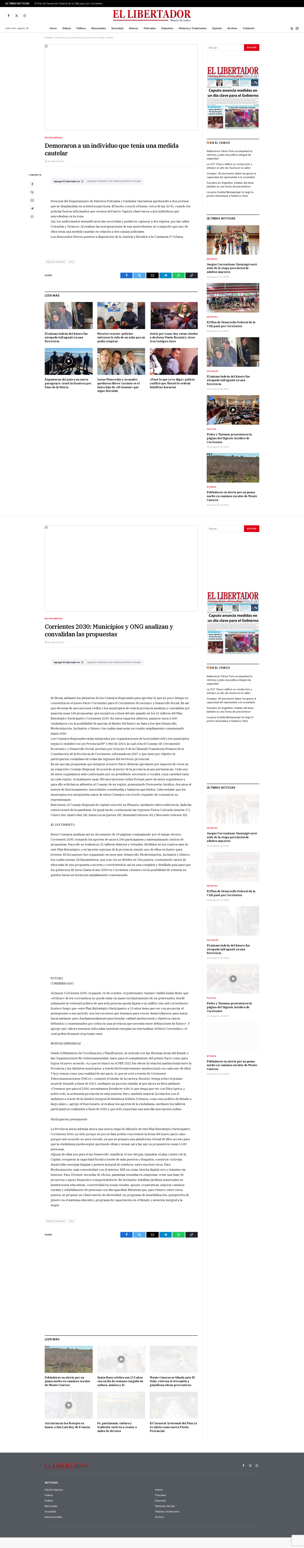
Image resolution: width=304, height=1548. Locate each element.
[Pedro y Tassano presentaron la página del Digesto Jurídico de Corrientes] (233, 410)
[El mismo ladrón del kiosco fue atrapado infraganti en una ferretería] (69, 315)
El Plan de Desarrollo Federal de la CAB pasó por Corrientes (68, 3)
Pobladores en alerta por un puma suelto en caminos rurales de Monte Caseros (232, 496)
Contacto (248, 28)
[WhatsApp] (32, 216)
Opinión (217, 28)
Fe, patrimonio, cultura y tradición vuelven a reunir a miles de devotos (117, 1427)
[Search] (292, 28)
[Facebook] (32, 184)
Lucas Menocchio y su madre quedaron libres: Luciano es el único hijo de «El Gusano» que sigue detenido (118, 385)
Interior (133, 28)
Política (81, 28)
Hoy (71, 261)
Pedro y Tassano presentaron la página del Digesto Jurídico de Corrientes (229, 438)
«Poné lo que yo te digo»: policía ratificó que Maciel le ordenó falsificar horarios (172, 383)
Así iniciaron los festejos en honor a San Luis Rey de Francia (67, 1425)
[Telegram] (32, 208)
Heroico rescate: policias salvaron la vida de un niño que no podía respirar (121, 337)
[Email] (32, 200)
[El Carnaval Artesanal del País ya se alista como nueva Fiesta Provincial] (174, 1405)
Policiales (150, 28)
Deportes (167, 28)
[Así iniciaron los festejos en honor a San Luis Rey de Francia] (69, 1405)
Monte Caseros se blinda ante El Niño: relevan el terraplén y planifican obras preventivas (172, 1381)
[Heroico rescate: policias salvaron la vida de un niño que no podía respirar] (121, 315)
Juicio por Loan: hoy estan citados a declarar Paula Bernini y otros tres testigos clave (174, 337)
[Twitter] (32, 192)
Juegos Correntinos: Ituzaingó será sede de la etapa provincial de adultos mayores (232, 268)
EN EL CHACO (220, 142)
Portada (49, 37)
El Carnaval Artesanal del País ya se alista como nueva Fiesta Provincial (173, 1427)
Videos (66, 28)
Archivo (232, 28)
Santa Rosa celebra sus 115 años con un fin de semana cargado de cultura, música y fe (120, 1381)
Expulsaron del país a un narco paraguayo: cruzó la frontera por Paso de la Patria (68, 383)
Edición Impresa (53, 137)
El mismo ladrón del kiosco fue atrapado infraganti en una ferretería (66, 337)
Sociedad (117, 28)
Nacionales (98, 28)
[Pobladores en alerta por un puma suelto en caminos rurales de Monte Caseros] (233, 468)
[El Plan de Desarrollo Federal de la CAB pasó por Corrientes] (233, 298)
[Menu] (297, 28)
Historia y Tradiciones (192, 28)
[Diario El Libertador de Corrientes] (152, 15)
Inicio (53, 28)
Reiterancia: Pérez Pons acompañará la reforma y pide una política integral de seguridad (229, 155)
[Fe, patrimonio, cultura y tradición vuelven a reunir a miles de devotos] (121, 1405)
